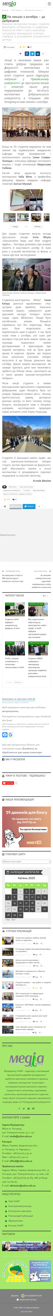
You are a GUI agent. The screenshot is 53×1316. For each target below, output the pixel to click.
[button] (23, 217)
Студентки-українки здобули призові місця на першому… (31, 939)
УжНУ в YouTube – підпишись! (25, 776)
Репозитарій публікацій (20, 1216)
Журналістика (15, 1221)
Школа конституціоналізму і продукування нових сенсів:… (28, 961)
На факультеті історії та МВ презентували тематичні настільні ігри (12, 578)
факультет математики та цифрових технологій (18, 494)
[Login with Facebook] (4, 734)
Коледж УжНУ (15, 1225)
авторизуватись (10, 711)
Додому (15, 1295)
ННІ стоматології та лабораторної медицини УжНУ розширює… (29, 994)
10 (26, 897)
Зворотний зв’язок (28, 1299)
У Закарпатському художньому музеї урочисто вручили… (31, 1017)
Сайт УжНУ (14, 1201)
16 (20, 903)
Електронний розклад (19, 1206)
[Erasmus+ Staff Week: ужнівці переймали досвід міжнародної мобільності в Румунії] (7, 1008)
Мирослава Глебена (39, 490)
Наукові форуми (36, 604)
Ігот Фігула (26, 490)
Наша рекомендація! (19, 800)
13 (45, 897)
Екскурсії (9, 604)
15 (14, 903)
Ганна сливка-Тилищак (26, 487)
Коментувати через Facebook (15, 702)
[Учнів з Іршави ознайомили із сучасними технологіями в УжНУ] (15, 648)
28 (8, 915)
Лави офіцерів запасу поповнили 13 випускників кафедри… (31, 1028)
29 (14, 915)
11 (32, 897)
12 (38, 897)
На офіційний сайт (33, 1295)
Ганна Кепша (13, 487)
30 (20, 915)
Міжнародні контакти (38, 643)
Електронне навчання (19, 1211)
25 (32, 909)
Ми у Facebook (15, 760)
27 (44, 909)
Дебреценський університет (12, 490)
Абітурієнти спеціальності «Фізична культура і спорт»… (30, 972)
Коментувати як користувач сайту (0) (18, 699)
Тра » (13, 919)
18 (32, 903)
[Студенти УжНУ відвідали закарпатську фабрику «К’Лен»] (15, 610)
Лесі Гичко (28, 1312)
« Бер (7, 919)
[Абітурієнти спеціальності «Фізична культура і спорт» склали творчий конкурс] (7, 974)
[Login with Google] (10, 734)
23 (20, 909)
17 (26, 903)
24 (26, 909)
